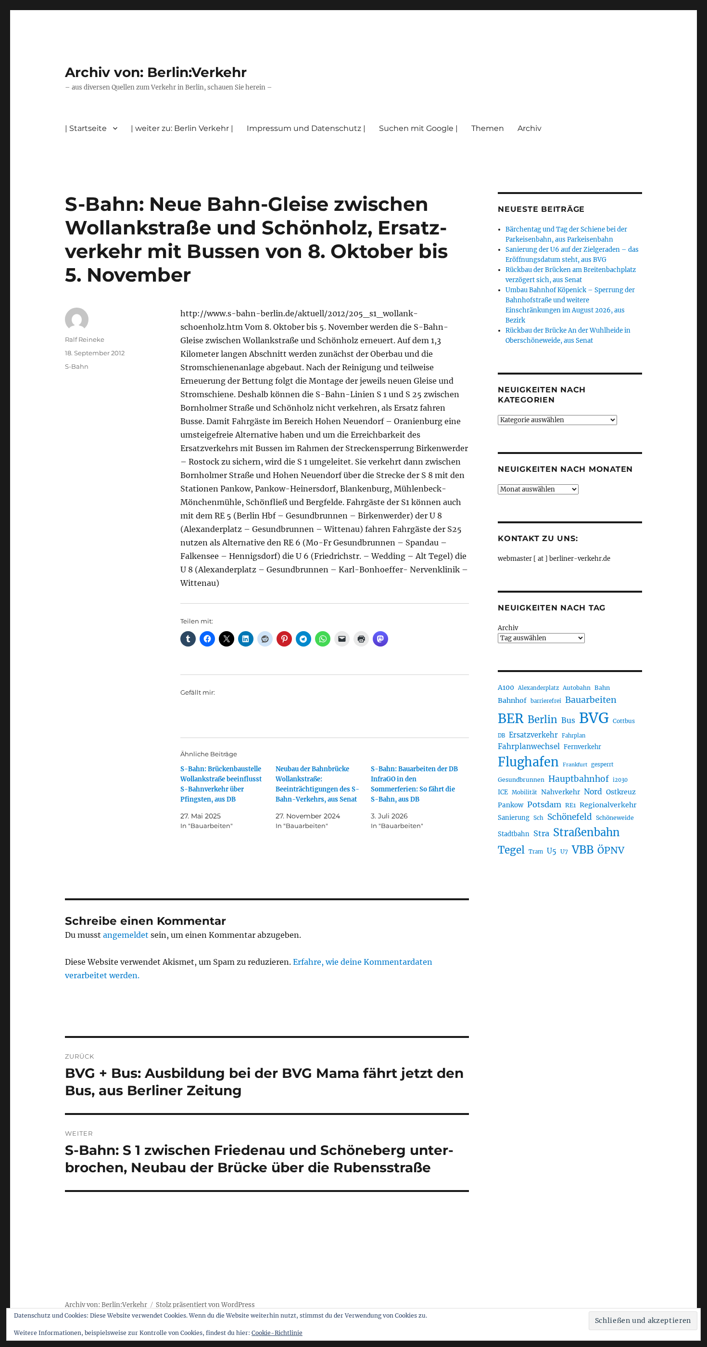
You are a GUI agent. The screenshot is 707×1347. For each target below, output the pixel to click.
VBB (582, 849)
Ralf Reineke (84, 339)
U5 (551, 851)
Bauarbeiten (591, 700)
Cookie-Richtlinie (277, 1332)
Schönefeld (569, 817)
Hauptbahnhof (578, 779)
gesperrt (602, 764)
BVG (594, 718)
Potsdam (544, 804)
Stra (541, 833)
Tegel (511, 850)
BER (511, 718)
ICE (503, 792)
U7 (564, 851)
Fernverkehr (582, 747)
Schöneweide (615, 817)
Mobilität (524, 792)
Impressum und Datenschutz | (306, 128)
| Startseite (86, 128)
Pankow (510, 805)
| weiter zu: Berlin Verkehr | (182, 128)
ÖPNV (610, 850)
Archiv (508, 628)
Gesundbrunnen (521, 779)
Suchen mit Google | (418, 128)
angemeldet (126, 935)
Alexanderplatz (538, 688)
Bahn (602, 687)
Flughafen (528, 762)
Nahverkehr (560, 792)
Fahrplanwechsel (529, 746)
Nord (593, 791)
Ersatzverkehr (533, 735)
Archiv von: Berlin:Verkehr (156, 72)
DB (501, 735)
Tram (536, 851)
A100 (506, 687)
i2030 (620, 780)
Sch (538, 817)
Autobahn (577, 687)
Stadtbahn (514, 834)
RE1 (570, 805)
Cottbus (624, 721)
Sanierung (514, 818)
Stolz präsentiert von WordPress (205, 1305)
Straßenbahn (586, 832)
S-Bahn (76, 366)
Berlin (542, 719)
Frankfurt (575, 765)
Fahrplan (573, 735)
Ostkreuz (621, 792)
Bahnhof (512, 700)
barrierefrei (545, 701)
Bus (568, 720)
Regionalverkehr (608, 805)
